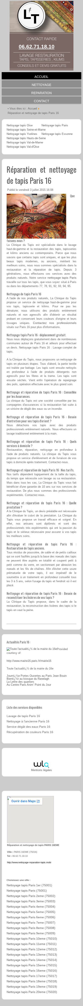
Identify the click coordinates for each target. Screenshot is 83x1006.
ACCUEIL (41, 77)
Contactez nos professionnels (55, 323)
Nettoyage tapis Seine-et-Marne (26, 129)
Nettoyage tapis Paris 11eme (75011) (32, 944)
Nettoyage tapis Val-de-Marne (25, 142)
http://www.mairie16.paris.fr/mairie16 (29, 660)
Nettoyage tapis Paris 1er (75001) (29, 885)
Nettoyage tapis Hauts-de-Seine (26, 138)
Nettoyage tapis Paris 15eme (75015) (32, 965)
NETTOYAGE (41, 85)
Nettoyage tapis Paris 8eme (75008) (31, 928)
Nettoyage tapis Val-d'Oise (23, 146)
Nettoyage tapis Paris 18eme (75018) (32, 981)
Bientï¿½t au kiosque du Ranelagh (28, 678)
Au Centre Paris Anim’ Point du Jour (29, 684)
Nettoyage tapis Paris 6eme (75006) (31, 917)
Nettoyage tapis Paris (55, 125)
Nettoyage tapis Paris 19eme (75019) (32, 986)
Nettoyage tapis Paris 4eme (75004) (31, 906)
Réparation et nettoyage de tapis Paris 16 (41, 175)
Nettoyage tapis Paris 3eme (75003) (31, 901)
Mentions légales (41, 770)
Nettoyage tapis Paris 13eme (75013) (32, 954)
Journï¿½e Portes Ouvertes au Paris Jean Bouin (37, 675)
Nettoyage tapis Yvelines (22, 134)
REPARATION (41, 93)
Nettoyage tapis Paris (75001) (27, 890)
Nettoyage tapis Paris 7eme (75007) (31, 922)
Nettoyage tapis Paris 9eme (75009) (31, 933)
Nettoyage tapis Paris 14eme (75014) (32, 960)
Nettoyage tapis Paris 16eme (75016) (32, 970)
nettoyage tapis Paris (61, 277)
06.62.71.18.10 (36, 47)
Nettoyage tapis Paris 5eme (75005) (31, 912)
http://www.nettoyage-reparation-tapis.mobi (29, 862)
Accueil (32, 108)
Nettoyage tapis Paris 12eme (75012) (32, 949)
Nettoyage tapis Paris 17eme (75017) (32, 976)
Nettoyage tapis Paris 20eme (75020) (32, 992)
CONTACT (41, 101)
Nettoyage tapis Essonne (57, 134)
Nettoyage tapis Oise (20, 125)
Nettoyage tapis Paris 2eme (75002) (31, 896)
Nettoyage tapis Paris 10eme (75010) (32, 938)
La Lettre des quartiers (20, 681)
